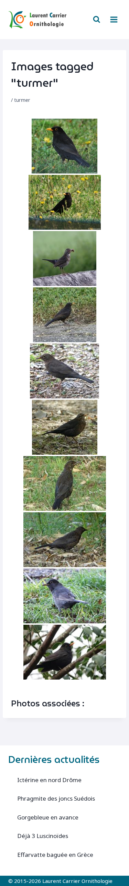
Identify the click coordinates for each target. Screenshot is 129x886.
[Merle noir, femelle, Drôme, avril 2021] (64, 427)
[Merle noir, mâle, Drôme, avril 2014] (64, 146)
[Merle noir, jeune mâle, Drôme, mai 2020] (64, 314)
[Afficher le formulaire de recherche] (97, 19)
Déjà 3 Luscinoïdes (42, 836)
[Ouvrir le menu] (114, 19)
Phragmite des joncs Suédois (56, 798)
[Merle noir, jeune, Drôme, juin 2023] (64, 483)
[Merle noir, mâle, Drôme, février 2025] (64, 652)
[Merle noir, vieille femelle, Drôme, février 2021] (64, 371)
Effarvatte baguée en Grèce (55, 855)
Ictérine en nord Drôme (49, 780)
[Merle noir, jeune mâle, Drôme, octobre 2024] (64, 595)
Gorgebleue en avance (47, 817)
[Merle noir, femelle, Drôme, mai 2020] (64, 258)
